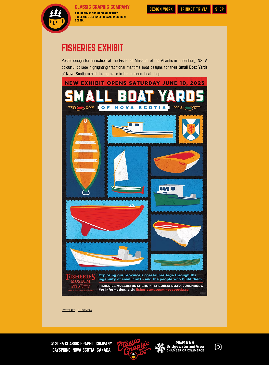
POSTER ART (68, 310)
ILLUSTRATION (85, 310)
